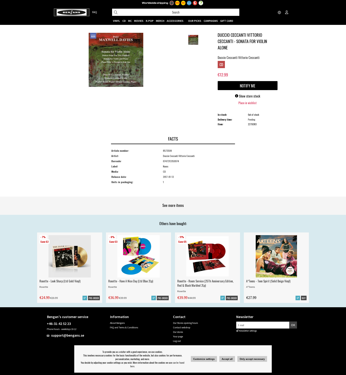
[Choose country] (279, 12)
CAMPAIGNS (211, 21)
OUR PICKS (194, 21)
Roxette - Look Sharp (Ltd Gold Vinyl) (59, 281)
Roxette (43, 287)
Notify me (247, 85)
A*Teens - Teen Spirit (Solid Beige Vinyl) (268, 281)
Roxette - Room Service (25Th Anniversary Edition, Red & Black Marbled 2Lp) (205, 283)
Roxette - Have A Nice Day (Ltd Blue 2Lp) (130, 281)
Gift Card (226, 21)
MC (130, 21)
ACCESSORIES (175, 21)
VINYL (116, 21)
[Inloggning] (286, 12)
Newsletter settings (248, 330)
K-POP (150, 21)
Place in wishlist (247, 103)
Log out (177, 341)
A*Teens (250, 287)
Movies (138, 21)
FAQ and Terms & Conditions (124, 327)
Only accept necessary (252, 359)
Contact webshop (181, 327)
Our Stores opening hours (185, 323)
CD (124, 21)
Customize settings (204, 359)
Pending (251, 119)
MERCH (160, 21)
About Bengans (117, 323)
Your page (178, 336)
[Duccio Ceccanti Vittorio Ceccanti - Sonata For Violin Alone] (116, 60)
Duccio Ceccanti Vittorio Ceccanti (239, 57)
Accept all (227, 359)
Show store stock (249, 96)
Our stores (178, 332)
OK (293, 325)
